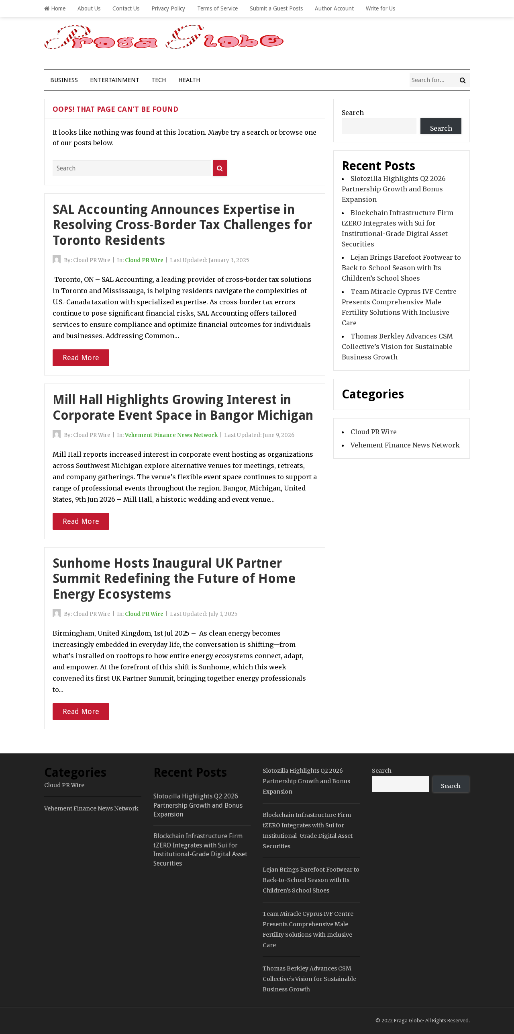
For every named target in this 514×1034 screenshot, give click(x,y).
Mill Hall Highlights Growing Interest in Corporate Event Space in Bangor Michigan (183, 407)
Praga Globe (408, 1021)
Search (353, 113)
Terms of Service (217, 8)
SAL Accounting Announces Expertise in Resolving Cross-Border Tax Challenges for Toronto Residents (182, 225)
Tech (158, 80)
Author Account (334, 8)
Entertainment (114, 80)
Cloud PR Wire (144, 260)
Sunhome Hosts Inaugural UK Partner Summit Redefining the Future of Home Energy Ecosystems (174, 579)
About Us (89, 8)
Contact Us (125, 8)
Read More (81, 357)
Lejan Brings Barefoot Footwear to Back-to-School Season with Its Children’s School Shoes (401, 267)
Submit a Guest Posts (276, 8)
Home (57, 8)
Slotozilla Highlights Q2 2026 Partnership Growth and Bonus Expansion (394, 188)
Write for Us (380, 8)
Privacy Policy (168, 8)
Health (189, 80)
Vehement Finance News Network (171, 435)
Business (64, 80)
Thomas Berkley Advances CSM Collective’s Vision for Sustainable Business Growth (397, 346)
